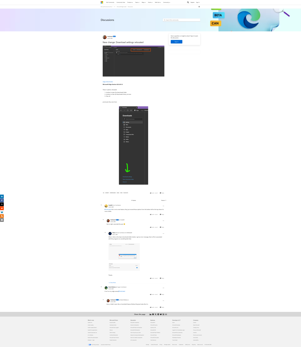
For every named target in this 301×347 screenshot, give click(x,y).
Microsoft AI (152, 322)
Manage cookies (167, 344)
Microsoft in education (135, 322)
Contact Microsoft (154, 344)
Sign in (176, 41)
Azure (173, 322)
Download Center (113, 325)
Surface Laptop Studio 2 (92, 327)
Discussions (130, 6)
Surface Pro (90, 322)
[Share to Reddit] (158, 314)
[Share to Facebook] (153, 314)
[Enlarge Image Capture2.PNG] (124, 251)
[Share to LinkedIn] (150, 314)
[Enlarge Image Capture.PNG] (124, 267)
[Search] (188, 2)
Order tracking (112, 332)
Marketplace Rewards (176, 337)
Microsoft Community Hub (106, 6)
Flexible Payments (113, 340)
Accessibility (195, 337)
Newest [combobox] (163, 200)
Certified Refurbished (114, 335)
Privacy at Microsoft (197, 330)
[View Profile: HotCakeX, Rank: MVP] (105, 37)
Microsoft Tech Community (177, 332)
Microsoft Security (153, 325)
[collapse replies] (101, 205)
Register (192, 2)
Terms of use (174, 344)
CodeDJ (110, 205)
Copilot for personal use (92, 332)
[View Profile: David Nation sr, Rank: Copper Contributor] (106, 287)
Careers (194, 322)
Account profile (112, 322)
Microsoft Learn (175, 327)
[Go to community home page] (102, 2)
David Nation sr (112, 287)
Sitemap (147, 344)
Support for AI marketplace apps (178, 330)
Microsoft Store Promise (114, 337)
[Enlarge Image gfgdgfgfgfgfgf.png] (133, 61)
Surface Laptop (90, 325)
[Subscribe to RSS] (163, 314)
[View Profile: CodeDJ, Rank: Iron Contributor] (106, 206)
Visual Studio (174, 340)
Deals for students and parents (136, 337)
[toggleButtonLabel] (199, 7)
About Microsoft (196, 325)
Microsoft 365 (153, 330)
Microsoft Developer (176, 325)
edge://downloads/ (108, 81)
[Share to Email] (166, 314)
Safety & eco (187, 344)
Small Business (153, 340)
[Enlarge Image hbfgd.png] (133, 145)
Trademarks (181, 344)
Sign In (197, 2)
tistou (113, 232)
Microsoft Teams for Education (136, 327)
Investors (195, 332)
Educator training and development (137, 335)
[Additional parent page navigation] (114, 7)
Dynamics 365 (153, 327)
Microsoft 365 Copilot (154, 337)
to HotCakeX (128, 232)
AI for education (134, 340)
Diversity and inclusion (197, 335)
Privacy (161, 344)
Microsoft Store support (114, 327)
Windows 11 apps (91, 340)
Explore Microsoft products (93, 337)
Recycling (193, 344)
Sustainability (195, 340)
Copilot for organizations (92, 330)
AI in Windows (90, 335)
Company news (196, 327)
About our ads (200, 344)
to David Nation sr (124, 300)
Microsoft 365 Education (135, 330)
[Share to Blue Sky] (161, 314)
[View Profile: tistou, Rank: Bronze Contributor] (110, 233)
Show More (113, 282)
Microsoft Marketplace (176, 335)
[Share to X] (155, 314)
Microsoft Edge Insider (121, 6)
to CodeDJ (121, 220)
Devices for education (135, 325)
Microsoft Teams (153, 335)
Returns (111, 330)
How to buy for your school (136, 332)
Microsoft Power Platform (155, 332)
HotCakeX (110, 36)
